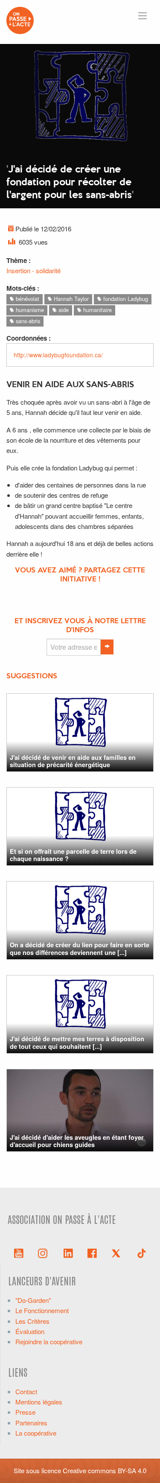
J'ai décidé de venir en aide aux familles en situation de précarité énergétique (73, 761)
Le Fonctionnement (42, 1310)
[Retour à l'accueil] (20, 19)
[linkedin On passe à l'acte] (68, 1252)
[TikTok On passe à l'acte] (142, 1252)
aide (63, 310)
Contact (26, 1391)
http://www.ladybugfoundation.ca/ (58, 354)
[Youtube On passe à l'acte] (19, 1252)
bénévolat (26, 299)
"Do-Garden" (33, 1300)
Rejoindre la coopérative (48, 1341)
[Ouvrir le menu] (142, 15)
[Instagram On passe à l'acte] (44, 1252)
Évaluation (29, 1331)
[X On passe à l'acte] (118, 1252)
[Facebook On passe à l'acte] (92, 1252)
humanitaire (96, 310)
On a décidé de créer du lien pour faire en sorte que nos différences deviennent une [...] (79, 948)
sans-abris (27, 321)
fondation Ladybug (125, 299)
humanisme (29, 310)
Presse (25, 1411)
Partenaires (31, 1422)
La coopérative (35, 1432)
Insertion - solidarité (33, 270)
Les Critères (32, 1321)
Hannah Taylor (70, 299)
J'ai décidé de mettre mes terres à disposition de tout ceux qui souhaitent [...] (77, 1042)
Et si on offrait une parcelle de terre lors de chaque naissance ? (73, 855)
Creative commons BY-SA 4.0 (104, 1470)
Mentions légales (38, 1401)
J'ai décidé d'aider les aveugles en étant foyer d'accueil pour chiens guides (77, 1141)
